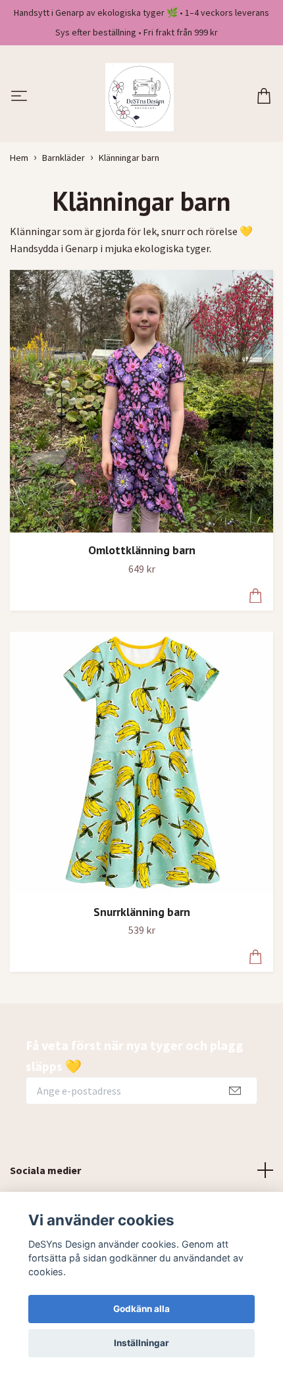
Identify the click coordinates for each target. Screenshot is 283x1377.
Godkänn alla (141, 1308)
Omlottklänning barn (141, 549)
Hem (19, 158)
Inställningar (141, 1343)
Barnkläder (63, 158)
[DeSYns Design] (139, 97)
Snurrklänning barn (141, 911)
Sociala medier (45, 1170)
